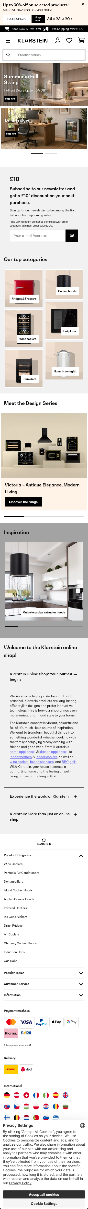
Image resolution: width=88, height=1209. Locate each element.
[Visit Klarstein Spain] (56, 1095)
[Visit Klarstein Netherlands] (26, 1118)
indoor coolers (46, 757)
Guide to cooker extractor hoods (44, 612)
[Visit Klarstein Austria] (17, 1095)
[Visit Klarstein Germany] (7, 1095)
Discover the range (23, 502)
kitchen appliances (53, 752)
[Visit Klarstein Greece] (56, 1118)
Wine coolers (27, 339)
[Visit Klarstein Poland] (36, 1106)
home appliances (22, 752)
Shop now (38, 19)
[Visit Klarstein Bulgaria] (65, 1106)
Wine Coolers (13, 864)
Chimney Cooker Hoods (20, 943)
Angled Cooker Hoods (19, 899)
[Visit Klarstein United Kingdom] (65, 1095)
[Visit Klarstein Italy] (46, 1095)
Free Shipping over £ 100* (67, 29)
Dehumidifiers (13, 881)
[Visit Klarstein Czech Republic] (17, 1106)
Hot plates (70, 331)
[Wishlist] (69, 40)
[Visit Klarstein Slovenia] (46, 1118)
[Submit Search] (8, 55)
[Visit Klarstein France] (36, 1095)
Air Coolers (11, 934)
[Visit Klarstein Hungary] (26, 1106)
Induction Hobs (14, 952)
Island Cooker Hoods (18, 890)
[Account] (57, 40)
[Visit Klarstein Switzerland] (26, 1095)
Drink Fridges (13, 925)
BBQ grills (69, 762)
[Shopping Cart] (81, 40)
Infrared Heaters (15, 908)
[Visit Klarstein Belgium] (17, 1118)
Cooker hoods (67, 291)
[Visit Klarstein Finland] (7, 1118)
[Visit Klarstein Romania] (56, 1106)
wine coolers (19, 762)
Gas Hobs (10, 961)
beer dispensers (42, 762)
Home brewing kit (65, 371)
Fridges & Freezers (24, 298)
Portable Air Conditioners (21, 873)
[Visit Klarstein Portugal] (36, 1118)
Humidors (29, 379)
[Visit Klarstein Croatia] (46, 1106)
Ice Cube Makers (15, 917)
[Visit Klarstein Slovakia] (7, 1106)
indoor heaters (21, 757)
